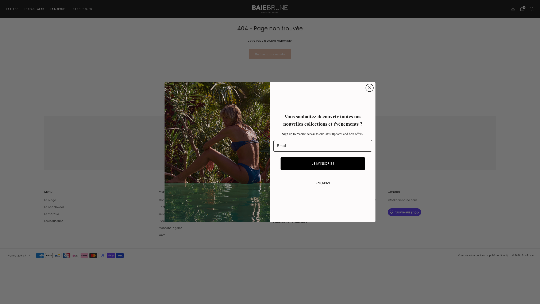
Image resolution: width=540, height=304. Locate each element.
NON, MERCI (323, 183)
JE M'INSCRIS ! (323, 163)
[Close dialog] (369, 88)
